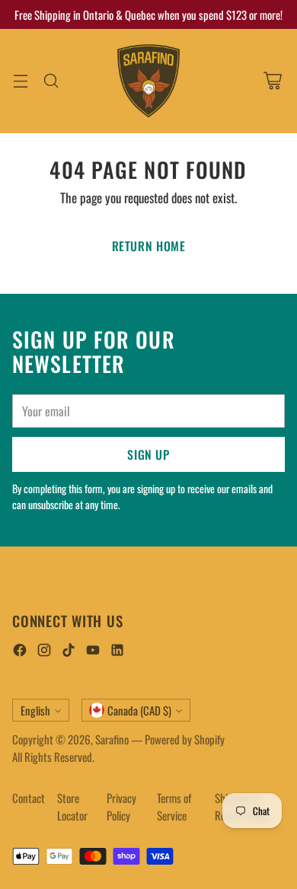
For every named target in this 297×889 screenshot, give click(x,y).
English (35, 710)
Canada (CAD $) (139, 710)
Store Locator (72, 806)
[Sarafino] (148, 81)
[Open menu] (20, 81)
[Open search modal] (50, 81)
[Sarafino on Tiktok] (68, 652)
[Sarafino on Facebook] (20, 652)
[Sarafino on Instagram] (44, 652)
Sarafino (112, 739)
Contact (28, 797)
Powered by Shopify (185, 739)
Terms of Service (174, 806)
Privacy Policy (121, 806)
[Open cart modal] (272, 81)
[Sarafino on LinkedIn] (117, 652)
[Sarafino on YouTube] (93, 652)
